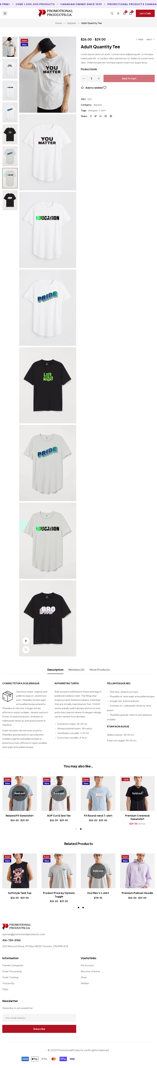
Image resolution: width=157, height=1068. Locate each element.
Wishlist (85, 983)
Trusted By (8, 983)
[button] (145, 13)
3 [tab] (83, 907)
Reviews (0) (76, 669)
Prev (141, 39)
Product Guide (89, 69)
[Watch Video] (26, 640)
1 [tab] (76, 829)
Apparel (71, 22)
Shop (84, 977)
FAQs (5, 989)
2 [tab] (80, 829)
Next (149, 39)
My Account (87, 965)
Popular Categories (12, 965)
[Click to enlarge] (26, 649)
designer (93, 110)
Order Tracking (10, 977)
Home (58, 22)
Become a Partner (90, 971)
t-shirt (102, 110)
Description (55, 669)
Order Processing (11, 971)
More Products (100, 669)
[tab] (55, 670)
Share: (84, 116)
